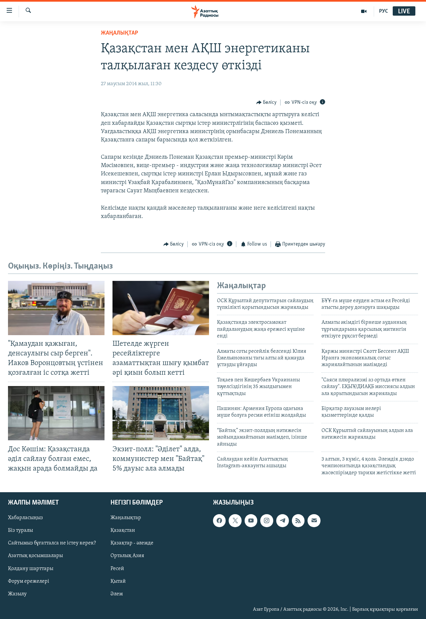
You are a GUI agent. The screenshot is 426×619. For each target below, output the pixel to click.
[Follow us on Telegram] (282, 520)
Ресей (117, 568)
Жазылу (17, 594)
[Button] (266, 102)
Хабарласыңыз (25, 517)
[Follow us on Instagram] (266, 520)
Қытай (118, 581)
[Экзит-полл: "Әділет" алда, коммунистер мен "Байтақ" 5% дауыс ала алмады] (160, 413)
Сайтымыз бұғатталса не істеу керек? (52, 543)
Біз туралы (20, 530)
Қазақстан (122, 530)
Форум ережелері (28, 581)
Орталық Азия (127, 556)
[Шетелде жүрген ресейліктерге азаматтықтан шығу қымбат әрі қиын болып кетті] (160, 308)
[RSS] (298, 520)
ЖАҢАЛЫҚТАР (119, 33)
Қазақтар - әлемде (131, 543)
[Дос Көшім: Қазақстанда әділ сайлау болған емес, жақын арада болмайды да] (56, 413)
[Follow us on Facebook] (219, 520)
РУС (383, 11)
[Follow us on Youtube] (251, 520)
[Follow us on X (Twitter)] (235, 520)
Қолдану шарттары (30, 568)
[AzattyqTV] (364, 11)
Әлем (116, 594)
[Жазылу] (314, 520)
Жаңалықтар (125, 517)
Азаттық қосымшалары (35, 556)
